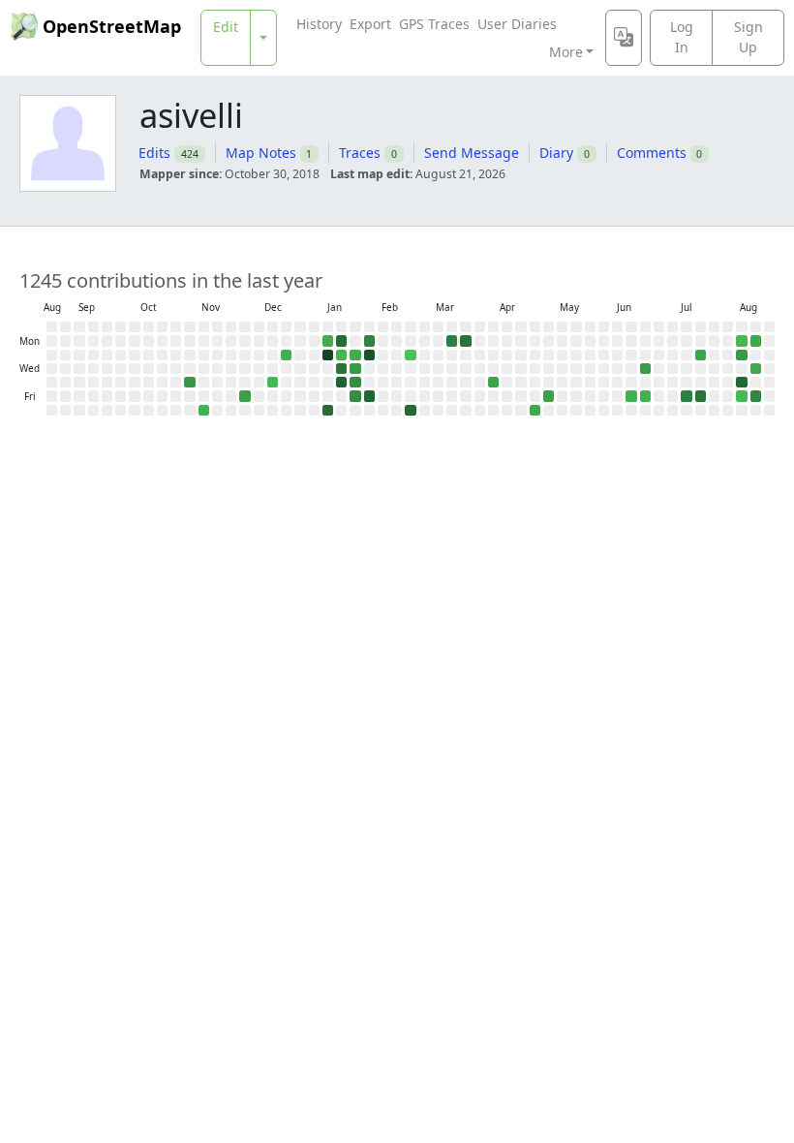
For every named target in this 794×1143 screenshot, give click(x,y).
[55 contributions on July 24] (700, 395)
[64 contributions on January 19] (341, 340)
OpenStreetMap (112, 26)
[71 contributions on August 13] (741, 382)
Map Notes (261, 152)
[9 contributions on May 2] (535, 410)
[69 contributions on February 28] (410, 410)
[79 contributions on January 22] (341, 382)
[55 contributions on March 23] (465, 340)
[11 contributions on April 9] (493, 382)
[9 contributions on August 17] (755, 340)
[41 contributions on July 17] (686, 395)
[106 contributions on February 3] (369, 355)
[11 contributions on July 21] (700, 355)
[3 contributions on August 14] (741, 395)
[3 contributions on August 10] (741, 340)
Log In (681, 36)
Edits (154, 152)
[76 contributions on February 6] (369, 395)
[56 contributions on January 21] (341, 368)
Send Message (471, 152)
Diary (556, 152)
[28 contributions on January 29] (355, 382)
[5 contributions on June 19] (631, 395)
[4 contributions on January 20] (341, 355)
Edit (225, 26)
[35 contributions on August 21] (755, 395)
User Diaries (517, 24)
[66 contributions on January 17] (327, 410)
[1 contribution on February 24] (410, 355)
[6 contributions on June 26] (645, 395)
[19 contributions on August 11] (741, 355)
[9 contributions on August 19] (755, 368)
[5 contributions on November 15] (203, 410)
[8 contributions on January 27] (355, 355)
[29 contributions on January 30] (355, 395)
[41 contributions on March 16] (451, 340)
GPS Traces (434, 24)
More (566, 52)
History (319, 24)
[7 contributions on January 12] (327, 340)
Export (370, 24)
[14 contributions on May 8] (548, 395)
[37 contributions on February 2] (369, 340)
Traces (360, 152)
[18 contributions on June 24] (645, 368)
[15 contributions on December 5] (244, 395)
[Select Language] (623, 38)
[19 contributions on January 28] (355, 368)
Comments (652, 152)
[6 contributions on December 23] (286, 355)
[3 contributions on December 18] (272, 382)
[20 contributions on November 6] (189, 382)
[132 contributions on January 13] (327, 355)
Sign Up (748, 36)
